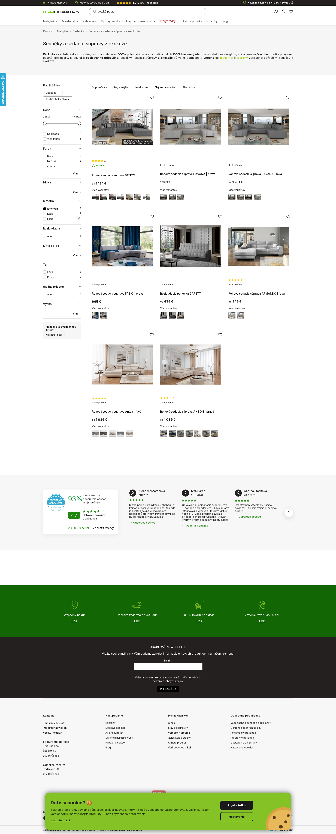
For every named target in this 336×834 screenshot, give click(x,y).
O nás (171, 722)
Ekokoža (51, 92)
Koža (64, 213)
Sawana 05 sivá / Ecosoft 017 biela (137, 197)
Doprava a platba (115, 727)
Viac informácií (60, 820)
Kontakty (110, 722)
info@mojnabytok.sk (55, 727)
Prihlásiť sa (168, 688)
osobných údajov (173, 680)
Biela (64, 156)
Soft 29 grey (240, 197)
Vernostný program (179, 732)
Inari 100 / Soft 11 (112, 197)
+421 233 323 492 (270, 2)
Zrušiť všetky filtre (56, 99)
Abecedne (189, 87)
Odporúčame (99, 87)
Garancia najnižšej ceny (119, 737)
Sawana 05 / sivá (146, 197)
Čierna (64, 166)
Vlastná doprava (57, 2)
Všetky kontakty (52, 732)
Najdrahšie (141, 87)
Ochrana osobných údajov (246, 727)
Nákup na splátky (115, 742)
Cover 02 (163, 433)
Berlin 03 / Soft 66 (129, 197)
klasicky (242, 57)
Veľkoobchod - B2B (179, 747)
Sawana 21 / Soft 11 (172, 315)
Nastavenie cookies (242, 747)
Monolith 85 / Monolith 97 (163, 315)
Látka (64, 218)
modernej (226, 57)
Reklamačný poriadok (243, 732)
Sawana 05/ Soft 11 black (172, 197)
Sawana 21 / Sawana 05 (95, 315)
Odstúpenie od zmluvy (244, 742)
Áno (64, 236)
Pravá (64, 277)
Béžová (64, 161)
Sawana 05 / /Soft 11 (120, 197)
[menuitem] (50, 21)
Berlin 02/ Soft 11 (163, 197)
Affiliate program (177, 742)
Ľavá (64, 271)
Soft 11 (95, 197)
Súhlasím (236, 805)
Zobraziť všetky (103, 528)
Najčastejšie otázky (179, 737)
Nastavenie (237, 816)
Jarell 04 (120, 433)
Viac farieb (64, 138)
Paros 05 (95, 433)
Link (74, 621)
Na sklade (64, 133)
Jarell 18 (231, 315)
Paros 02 (112, 433)
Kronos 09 (172, 433)
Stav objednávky (178, 727)
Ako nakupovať (114, 732)
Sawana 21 (180, 197)
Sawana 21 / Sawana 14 (103, 315)
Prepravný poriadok (242, 737)
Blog (108, 747)
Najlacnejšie (121, 87)
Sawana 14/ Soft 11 (248, 197)
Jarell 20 (240, 315)
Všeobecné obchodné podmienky (251, 722)
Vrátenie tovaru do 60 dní (94, 2)
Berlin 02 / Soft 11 (103, 197)
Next (288, 513)
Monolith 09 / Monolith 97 (180, 315)
